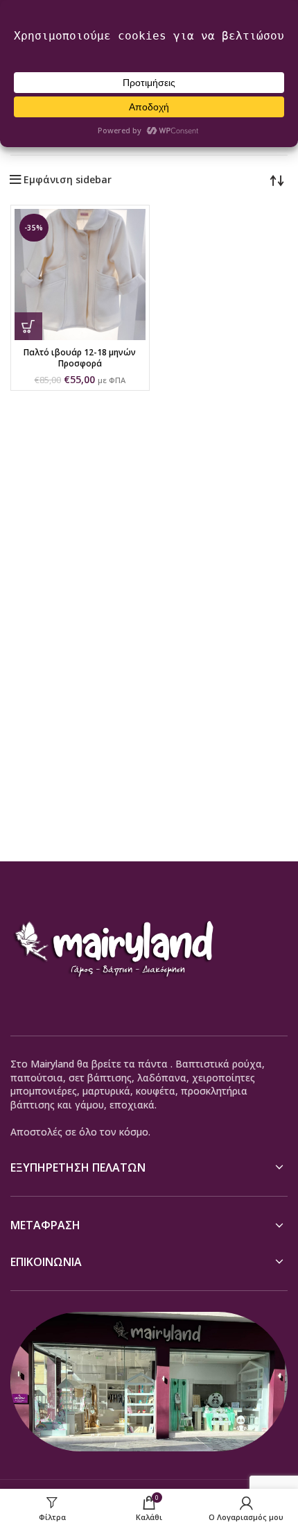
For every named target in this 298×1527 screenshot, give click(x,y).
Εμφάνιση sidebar (68, 180)
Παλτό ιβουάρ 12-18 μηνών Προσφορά (80, 358)
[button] (28, 326)
